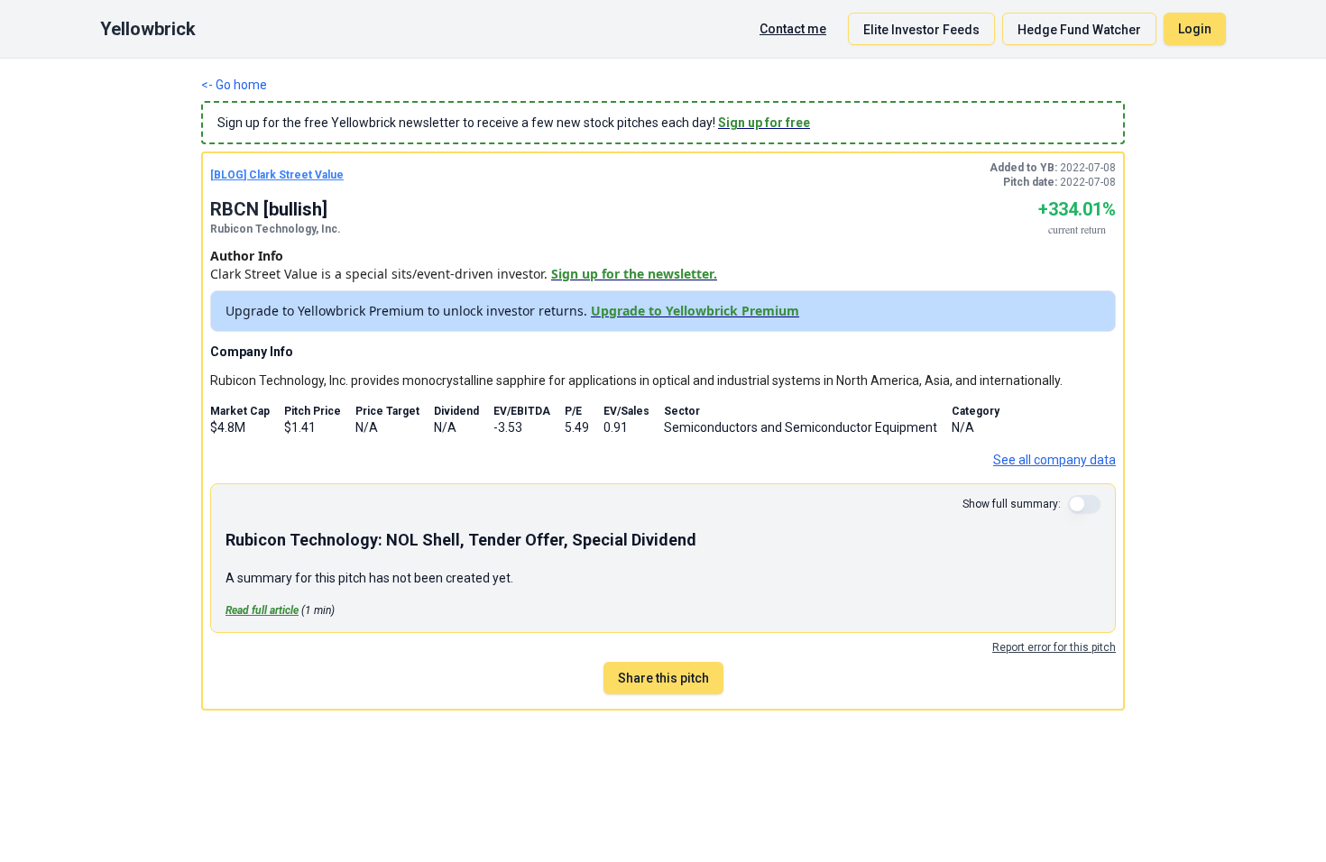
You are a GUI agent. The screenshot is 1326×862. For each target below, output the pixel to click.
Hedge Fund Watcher (1079, 30)
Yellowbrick (148, 29)
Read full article (262, 610)
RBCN (234, 209)
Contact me (793, 29)
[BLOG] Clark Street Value (277, 175)
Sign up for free (764, 122)
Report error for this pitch (1054, 647)
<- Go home (234, 85)
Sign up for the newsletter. (634, 273)
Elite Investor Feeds (921, 30)
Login (1194, 29)
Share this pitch (663, 678)
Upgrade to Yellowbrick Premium (695, 310)
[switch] (1084, 504)
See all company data (1054, 460)
